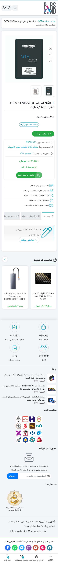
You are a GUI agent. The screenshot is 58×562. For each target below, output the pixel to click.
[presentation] (5, 259)
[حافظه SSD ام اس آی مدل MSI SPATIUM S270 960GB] (43, 278)
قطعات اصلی (21, 147)
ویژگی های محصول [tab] (29, 216)
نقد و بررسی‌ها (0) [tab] (8, 216)
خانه (53, 21)
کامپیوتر (11, 147)
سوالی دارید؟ (42, 133)
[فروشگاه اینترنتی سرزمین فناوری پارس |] (50, 8)
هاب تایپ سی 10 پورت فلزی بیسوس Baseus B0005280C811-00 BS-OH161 (15, 295)
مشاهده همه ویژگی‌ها (29, 124)
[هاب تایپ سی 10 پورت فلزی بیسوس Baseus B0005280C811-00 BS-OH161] (15, 278)
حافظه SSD (43, 21)
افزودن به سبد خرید (26, 174)
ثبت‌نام (12, 476)
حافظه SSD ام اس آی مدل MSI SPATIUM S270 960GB (43, 295)
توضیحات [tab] (47, 216)
